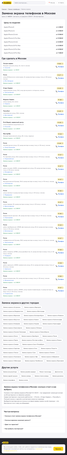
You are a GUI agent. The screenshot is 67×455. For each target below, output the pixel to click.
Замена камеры (26, 376)
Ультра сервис (8, 63)
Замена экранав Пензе (49, 336)
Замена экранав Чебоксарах (12, 361)
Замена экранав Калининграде (52, 319)
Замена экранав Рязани (54, 340)
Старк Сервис (8, 88)
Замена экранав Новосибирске (39, 332)
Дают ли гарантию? (11, 424)
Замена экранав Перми (10, 340)
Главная (4, 9)
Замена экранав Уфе (31, 356)
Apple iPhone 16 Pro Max (12, 45)
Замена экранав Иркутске (11, 319)
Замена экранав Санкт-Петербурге (33, 344)
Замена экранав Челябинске (34, 361)
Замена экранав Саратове (11, 348)
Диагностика (59, 372)
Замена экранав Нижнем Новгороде (14, 332)
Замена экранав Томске (10, 352)
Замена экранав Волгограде (35, 311)
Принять (58, 449)
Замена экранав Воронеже (11, 315)
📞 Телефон (60, 67)
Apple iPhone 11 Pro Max (12, 38)
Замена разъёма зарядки (28, 372)
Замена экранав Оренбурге (30, 336)
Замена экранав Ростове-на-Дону (32, 340)
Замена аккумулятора (10, 372)
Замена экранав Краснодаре (52, 323)
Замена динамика (57, 376)
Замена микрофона (9, 380)
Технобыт (6, 111)
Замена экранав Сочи (30, 348)
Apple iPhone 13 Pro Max (12, 53)
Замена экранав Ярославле (55, 361)
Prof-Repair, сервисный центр (13, 122)
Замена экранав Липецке (34, 328)
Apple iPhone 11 (9, 31)
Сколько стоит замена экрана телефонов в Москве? (23, 416)
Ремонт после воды (45, 372)
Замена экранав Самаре (10, 344)
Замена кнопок (23, 380)
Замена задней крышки (10, 376)
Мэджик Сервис (8, 99)
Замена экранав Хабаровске (50, 356)
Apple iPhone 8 (9, 27)
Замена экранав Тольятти (49, 348)
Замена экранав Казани (31, 319)
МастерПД (6, 134)
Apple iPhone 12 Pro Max (12, 49)
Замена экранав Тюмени (47, 352)
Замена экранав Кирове (31, 323)
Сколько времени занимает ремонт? (18, 420)
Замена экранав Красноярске (12, 328)
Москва (52, 2)
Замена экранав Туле (29, 352)
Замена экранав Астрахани (11, 307)
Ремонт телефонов (14, 9)
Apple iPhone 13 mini (11, 42)
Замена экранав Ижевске (55, 315)
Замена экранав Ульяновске (12, 356)
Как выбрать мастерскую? (14, 429)
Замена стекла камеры (42, 376)
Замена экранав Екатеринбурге (34, 315)
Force (5, 75)
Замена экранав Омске (10, 336)
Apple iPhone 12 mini (11, 34)
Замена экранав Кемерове (11, 323)
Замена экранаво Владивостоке (13, 311)
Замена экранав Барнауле (32, 307)
